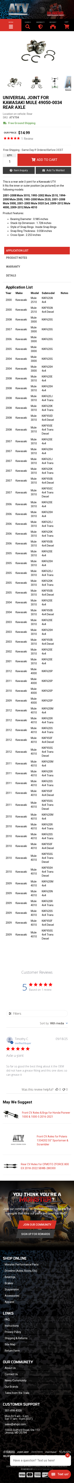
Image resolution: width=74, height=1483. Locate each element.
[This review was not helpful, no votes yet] (63, 1089)
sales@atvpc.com (15, 1424)
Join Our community (37, 1224)
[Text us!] (59, 1475)
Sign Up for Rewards (35, 1234)
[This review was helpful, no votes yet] (57, 1089)
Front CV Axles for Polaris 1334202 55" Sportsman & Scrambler (52, 1140)
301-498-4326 (13, 1410)
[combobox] (54, 1023)
